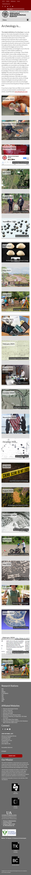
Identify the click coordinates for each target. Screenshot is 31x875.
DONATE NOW (12, 756)
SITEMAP (4, 751)
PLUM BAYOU (5, 693)
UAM (3, 698)
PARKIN (3, 692)
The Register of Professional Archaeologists (16, 838)
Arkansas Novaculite (8, 713)
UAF (3, 696)
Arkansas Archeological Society (10, 708)
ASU (3, 689)
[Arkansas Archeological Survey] (15, 14)
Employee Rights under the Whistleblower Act (9, 824)
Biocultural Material (15, 864)
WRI (3, 701)
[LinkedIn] (10, 729)
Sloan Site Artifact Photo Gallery (10, 719)
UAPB (3, 699)
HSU (3, 690)
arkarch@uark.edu (6, 743)
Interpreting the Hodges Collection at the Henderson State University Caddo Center (15, 721)
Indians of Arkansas (7, 710)
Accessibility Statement (7, 747)
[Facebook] (3, 729)
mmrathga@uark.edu (21, 91)
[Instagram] (5, 729)
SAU (3, 695)
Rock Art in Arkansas (8, 712)
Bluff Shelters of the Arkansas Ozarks (12, 715)
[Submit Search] (8, 9)
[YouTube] (7, 729)
